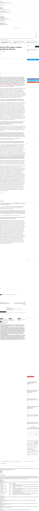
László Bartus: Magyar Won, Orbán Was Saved (32, 42)
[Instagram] (35, 32)
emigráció (7, 294)
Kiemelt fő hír (1, 318)
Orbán (33, 450)
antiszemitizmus (4, 294)
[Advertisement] (12, 249)
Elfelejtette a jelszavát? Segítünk (4, 9)
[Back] (0, 1)
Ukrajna (31, 454)
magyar (28, 448)
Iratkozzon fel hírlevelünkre (33, 59)
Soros (31, 453)
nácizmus (32, 449)
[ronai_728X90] (12, 74)
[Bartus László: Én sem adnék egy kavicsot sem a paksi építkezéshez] (4, 316)
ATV (34, 440)
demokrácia (31, 441)
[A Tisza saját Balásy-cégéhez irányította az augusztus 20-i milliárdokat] (33, 379)
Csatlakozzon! (36, 80)
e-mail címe (1, 14)
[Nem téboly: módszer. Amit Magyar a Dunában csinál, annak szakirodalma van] (33, 404)
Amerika (28, 440)
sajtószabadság (14, 294)
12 (31, 432)
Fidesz (28, 444)
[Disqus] (12, 330)
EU (31, 443)
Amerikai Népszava (3, 51)
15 (36, 432)
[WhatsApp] (6, 56)
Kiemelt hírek (19, 318)
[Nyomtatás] (11, 56)
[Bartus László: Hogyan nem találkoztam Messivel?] (13, 316)
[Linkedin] (8, 56)
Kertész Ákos (10, 294)
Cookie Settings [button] (2, 470)
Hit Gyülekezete (35, 444)
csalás (29, 441)
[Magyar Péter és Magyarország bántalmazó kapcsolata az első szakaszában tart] (33, 388)
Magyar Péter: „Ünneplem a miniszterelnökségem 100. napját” (32, 399)
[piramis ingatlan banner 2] (33, 62)
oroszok (37, 450)
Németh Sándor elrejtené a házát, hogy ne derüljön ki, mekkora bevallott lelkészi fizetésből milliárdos (19, 303)
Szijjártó (35, 453)
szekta (33, 453)
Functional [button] (1, 495)
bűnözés (37, 440)
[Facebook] (35, 30)
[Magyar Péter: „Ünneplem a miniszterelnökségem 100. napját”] (33, 396)
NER (30, 449)
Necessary (2, 480)
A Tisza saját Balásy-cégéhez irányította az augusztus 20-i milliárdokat (32, 382)
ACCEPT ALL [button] (10, 470)
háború (28, 445)
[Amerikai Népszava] (3, 308)
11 (29, 432)
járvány (36, 445)
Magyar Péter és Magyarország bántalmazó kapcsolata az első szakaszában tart (32, 391)
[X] (35, 33)
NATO (27, 449)
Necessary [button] (1, 479)
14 (34, 432)
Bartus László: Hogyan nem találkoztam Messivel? (19, 42)
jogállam (34, 445)
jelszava (1, 7)
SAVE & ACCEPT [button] (2, 510)
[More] (13, 56)
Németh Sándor (29, 450)
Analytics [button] (1, 501)
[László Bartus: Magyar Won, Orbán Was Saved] (22, 316)
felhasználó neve (2, 4)
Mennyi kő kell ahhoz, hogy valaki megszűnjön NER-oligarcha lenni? (33, 423)
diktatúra (36, 441)
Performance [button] (1, 498)
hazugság (31, 444)
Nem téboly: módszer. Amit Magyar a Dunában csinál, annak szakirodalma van (33, 407)
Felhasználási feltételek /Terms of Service (6, 10)
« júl (32, 438)
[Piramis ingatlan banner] (12, 290)
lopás (34, 446)
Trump (28, 454)
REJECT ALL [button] (6, 470)
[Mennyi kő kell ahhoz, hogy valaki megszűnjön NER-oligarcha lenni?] (33, 420)
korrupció (32, 446)
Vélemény (37, 454)
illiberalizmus (30, 445)
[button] (12, 33)
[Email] (9, 56)
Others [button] (1, 508)
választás (33, 454)
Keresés (28, 45)
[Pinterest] (4, 56)
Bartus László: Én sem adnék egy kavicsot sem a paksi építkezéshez (6, 42)
